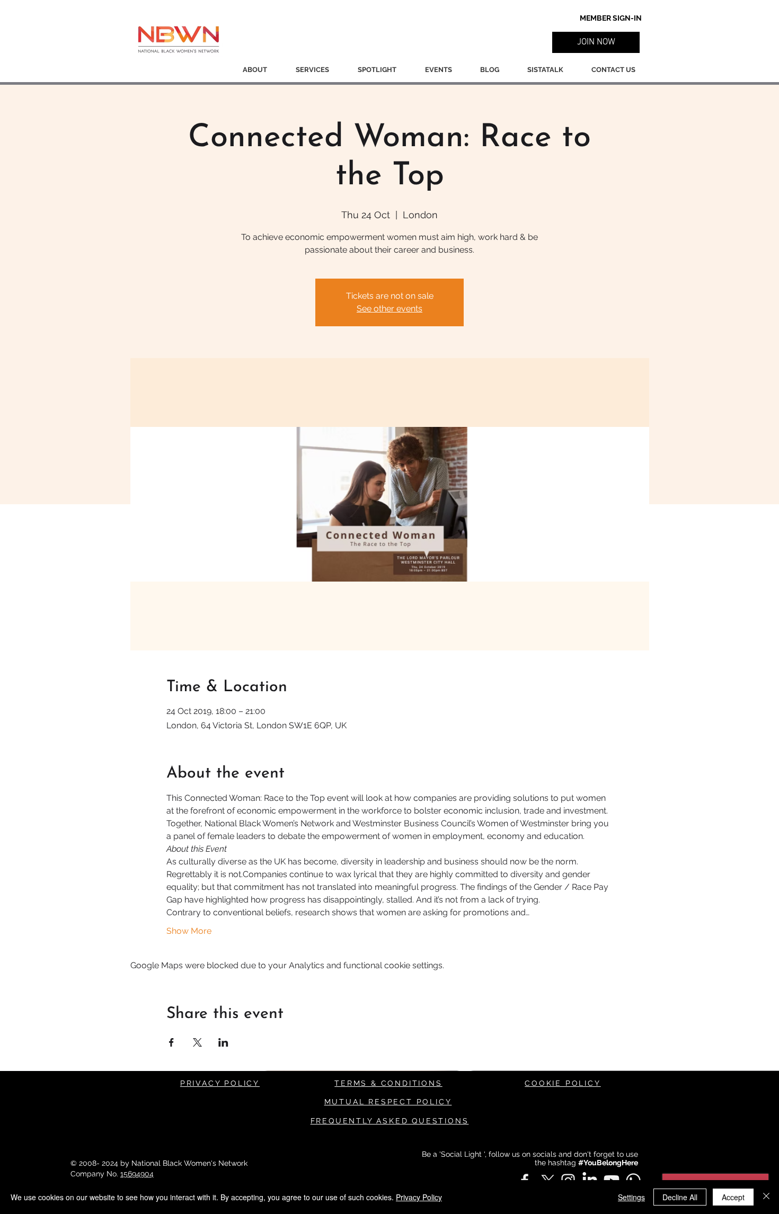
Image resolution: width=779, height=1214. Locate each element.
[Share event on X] (197, 1042)
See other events (389, 309)
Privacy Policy (419, 1197)
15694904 (137, 1174)
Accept (733, 1197)
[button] (596, 42)
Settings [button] (631, 1197)
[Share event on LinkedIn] (223, 1042)
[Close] (766, 1197)
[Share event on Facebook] (171, 1042)
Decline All (679, 1197)
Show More (188, 931)
